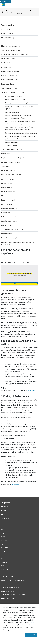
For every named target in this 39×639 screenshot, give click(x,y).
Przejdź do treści (5, 1)
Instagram (6, 518)
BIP (2, 522)
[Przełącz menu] (34, 4)
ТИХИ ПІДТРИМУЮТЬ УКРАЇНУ (21, 12)
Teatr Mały (4, 533)
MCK (2, 526)
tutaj (32, 622)
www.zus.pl (32, 390)
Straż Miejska (5, 569)
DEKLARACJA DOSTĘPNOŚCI (8, 591)
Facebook (6, 506)
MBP (2, 529)
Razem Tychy (4, 562)
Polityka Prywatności (7, 598)
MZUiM (3, 551)
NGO (2, 565)
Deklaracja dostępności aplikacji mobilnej (13, 594)
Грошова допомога (33, 12)
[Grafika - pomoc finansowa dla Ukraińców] (19, 275)
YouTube (5, 514)
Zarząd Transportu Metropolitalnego (12, 580)
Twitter (5, 510)
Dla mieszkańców (10, 12)
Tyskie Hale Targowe (7, 576)
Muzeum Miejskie (6, 540)
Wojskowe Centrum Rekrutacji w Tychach (13, 584)
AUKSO (3, 537)
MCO (2, 544)
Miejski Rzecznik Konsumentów (10, 573)
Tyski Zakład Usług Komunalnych (10, 587)
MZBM (2, 555)
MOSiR (2, 558)
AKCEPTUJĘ (31, 635)
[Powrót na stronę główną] (2, 12)
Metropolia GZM (6, 547)
